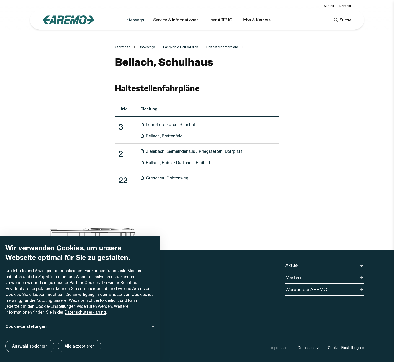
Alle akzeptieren (80, 346)
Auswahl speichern (30, 346)
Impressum (279, 347)
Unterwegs (134, 19)
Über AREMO (220, 19)
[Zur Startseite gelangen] (68, 19)
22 (123, 180)
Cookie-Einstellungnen (346, 347)
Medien (293, 277)
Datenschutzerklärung (85, 312)
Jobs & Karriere (256, 19)
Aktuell (329, 6)
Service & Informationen (176, 19)
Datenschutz (308, 347)
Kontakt (345, 6)
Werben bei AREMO (306, 289)
